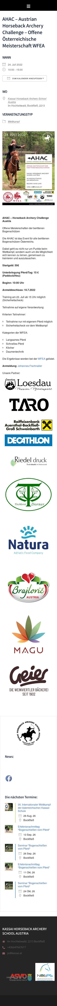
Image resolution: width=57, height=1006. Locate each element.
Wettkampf (14, 121)
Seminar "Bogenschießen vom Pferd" (32, 847)
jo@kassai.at (14, 953)
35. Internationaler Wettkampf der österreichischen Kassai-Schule (34, 808)
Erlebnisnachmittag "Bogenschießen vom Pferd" (34, 828)
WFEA (41, 359)
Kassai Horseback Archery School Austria (27, 100)
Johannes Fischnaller (30, 366)
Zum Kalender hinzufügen (27, 78)
